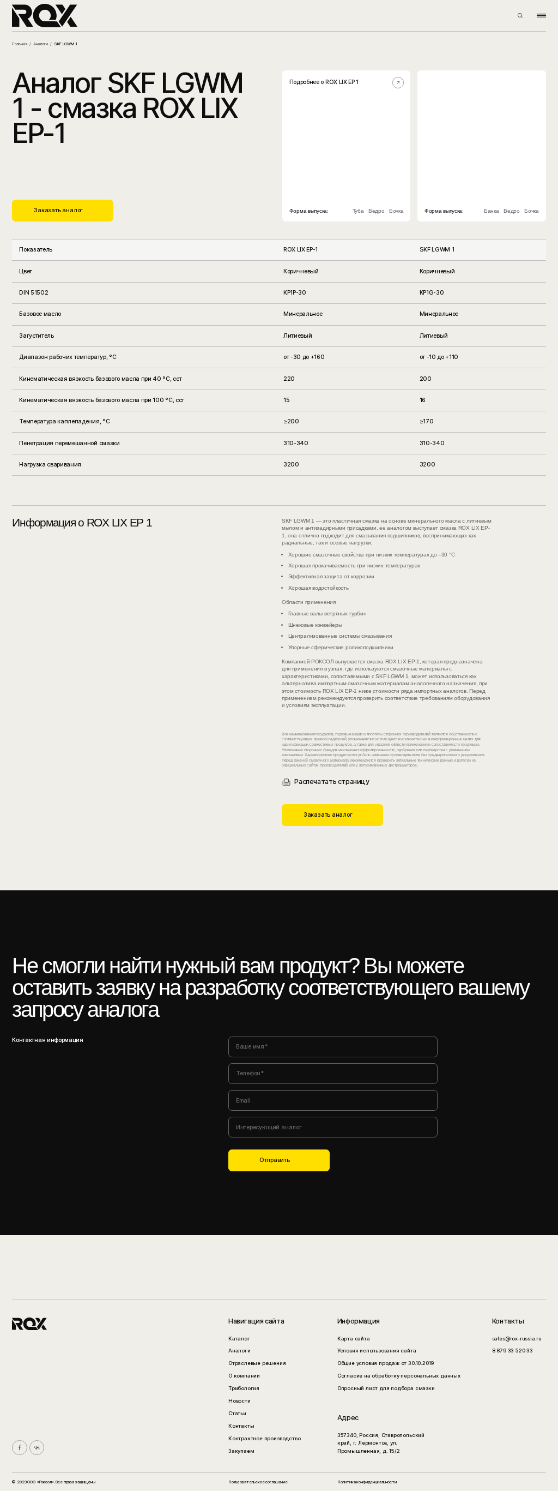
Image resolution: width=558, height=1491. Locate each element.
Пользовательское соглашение (258, 1482)
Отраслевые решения (257, 1363)
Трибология (243, 1388)
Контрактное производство (264, 1438)
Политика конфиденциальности (367, 1482)
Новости (239, 1401)
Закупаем (241, 1451)
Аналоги (40, 43)
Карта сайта (353, 1339)
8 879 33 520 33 (512, 1351)
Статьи (237, 1413)
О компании (244, 1376)
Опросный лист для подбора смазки (386, 1388)
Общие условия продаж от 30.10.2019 (385, 1363)
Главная (19, 43)
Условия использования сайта (376, 1351)
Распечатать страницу (331, 781)
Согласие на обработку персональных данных (398, 1376)
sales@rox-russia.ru (517, 1339)
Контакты (241, 1426)
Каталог (239, 1339)
